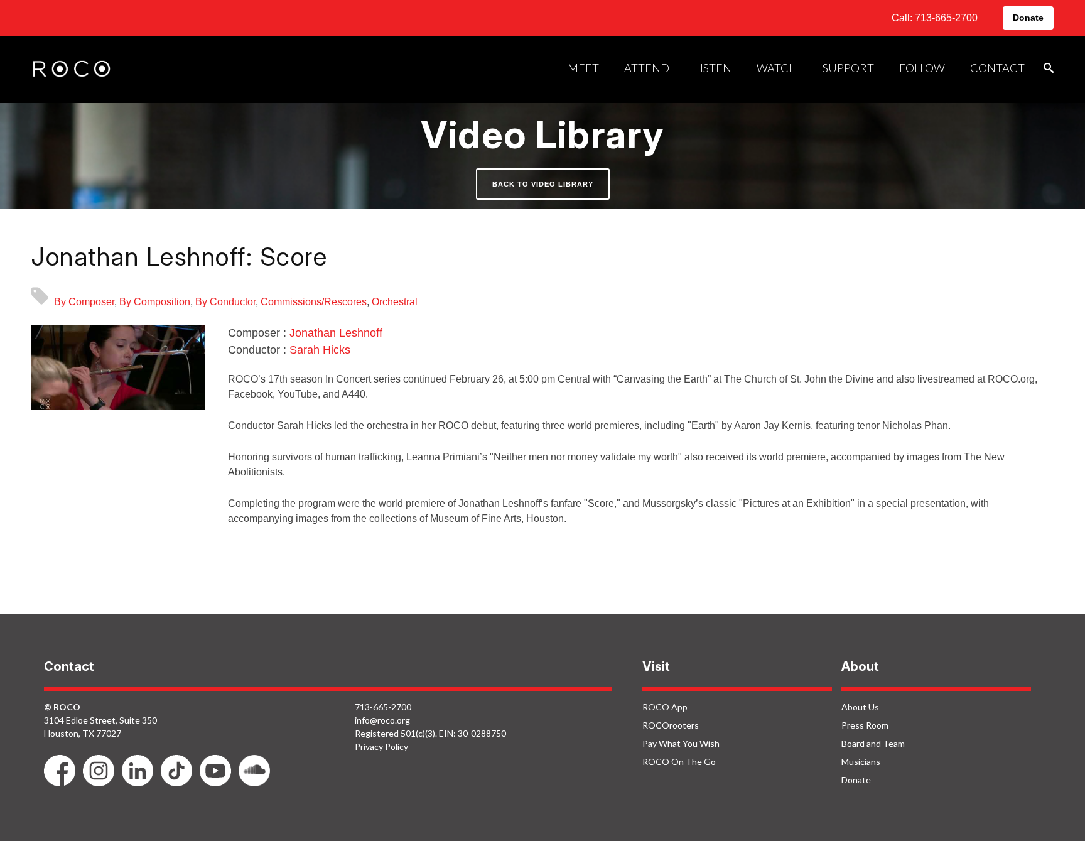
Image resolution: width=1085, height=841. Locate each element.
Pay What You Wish (681, 743)
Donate (1028, 18)
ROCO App (665, 707)
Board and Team (873, 743)
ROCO (71, 69)
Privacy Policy (381, 746)
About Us (860, 707)
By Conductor (225, 301)
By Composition (154, 301)
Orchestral (395, 301)
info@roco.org (382, 720)
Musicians (860, 761)
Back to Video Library (542, 184)
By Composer (84, 301)
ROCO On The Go (679, 761)
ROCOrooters (670, 725)
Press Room (864, 725)
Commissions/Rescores (314, 301)
